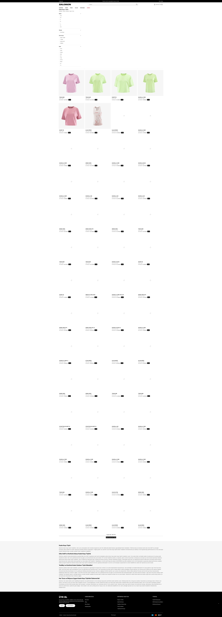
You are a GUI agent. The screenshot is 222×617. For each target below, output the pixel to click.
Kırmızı (61, 59)
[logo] (65, 4)
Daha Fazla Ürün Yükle (111, 537)
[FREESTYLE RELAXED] (98, 280)
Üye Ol (62, 605)
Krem (61, 48)
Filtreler (60, 30)
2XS (61, 15)
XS (60, 17)
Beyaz (61, 61)
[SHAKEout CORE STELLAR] (124, 280)
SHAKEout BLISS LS (116, 327)
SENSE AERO (88, 163)
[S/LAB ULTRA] (124, 478)
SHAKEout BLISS (142, 163)
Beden (60, 13)
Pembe (61, 52)
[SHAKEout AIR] (98, 182)
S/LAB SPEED (89, 130)
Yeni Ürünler (62, 32)
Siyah (61, 50)
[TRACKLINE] (71, 83)
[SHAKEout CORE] (150, 83)
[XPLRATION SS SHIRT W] (71, 412)
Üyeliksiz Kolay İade (121, 604)
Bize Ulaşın (161, 1)
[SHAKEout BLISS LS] (124, 313)
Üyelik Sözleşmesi (156, 599)
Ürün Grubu (61, 35)
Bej (60, 65)
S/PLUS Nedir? (70, 605)
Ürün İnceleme (120, 606)
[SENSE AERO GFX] (98, 215)
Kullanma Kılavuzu (156, 604)
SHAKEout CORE (142, 97)
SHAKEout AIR (89, 196)
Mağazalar (61, 1)
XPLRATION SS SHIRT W (64, 426)
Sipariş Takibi (120, 599)
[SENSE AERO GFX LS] (98, 313)
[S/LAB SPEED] (98, 116)
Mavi (61, 54)
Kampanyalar (88, 606)
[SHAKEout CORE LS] (71, 346)
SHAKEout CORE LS (63, 360)
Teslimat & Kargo (121, 608)
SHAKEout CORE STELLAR (118, 294)
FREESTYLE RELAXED (90, 294)
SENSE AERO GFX (89, 228)
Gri (60, 63)
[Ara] (137, 4)
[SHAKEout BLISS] (150, 149)
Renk (60, 46)
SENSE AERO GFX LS (90, 327)
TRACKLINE (61, 97)
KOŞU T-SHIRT (62, 37)
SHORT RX (114, 97)
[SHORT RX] (124, 83)
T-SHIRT (61, 39)
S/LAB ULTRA (115, 492)
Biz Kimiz (87, 599)
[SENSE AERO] (98, 149)
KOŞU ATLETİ (62, 41)
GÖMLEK (61, 43)
